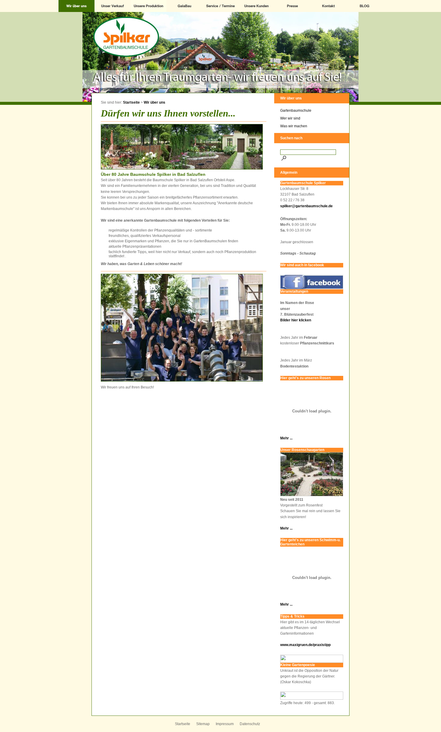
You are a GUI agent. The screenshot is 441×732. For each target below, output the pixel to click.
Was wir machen (293, 126)
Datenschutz (250, 724)
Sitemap (203, 724)
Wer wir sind (290, 118)
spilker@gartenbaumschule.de (306, 206)
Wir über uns (154, 102)
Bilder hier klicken (295, 320)
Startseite (131, 102)
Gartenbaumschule (295, 110)
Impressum (225, 724)
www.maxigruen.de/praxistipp (305, 645)
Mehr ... (286, 438)
